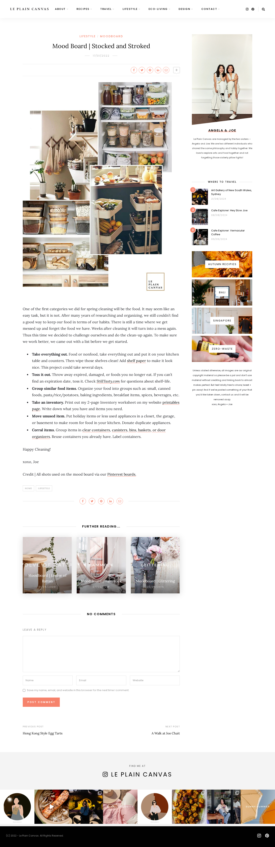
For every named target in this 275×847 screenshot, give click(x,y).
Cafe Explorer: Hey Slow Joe (229, 210)
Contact (209, 9)
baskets (144, 430)
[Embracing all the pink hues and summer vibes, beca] (120, 807)
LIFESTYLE (130, 9)
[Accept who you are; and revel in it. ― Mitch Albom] (155, 807)
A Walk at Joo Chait (166, 733)
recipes (83, 9)
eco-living (158, 9)
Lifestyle (44, 488)
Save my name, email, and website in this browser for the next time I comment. (78, 690)
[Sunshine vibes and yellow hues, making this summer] (258, 807)
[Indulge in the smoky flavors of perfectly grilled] (189, 807)
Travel (106, 9)
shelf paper (136, 360)
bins (132, 430)
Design (184, 9)
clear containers (96, 430)
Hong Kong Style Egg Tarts (42, 733)
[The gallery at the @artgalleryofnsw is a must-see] (86, 807)
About (60, 9)
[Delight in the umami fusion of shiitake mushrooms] (51, 807)
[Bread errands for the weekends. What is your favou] (17, 807)
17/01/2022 (101, 55)
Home (28, 488)
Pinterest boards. (121, 474)
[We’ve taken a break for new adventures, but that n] (223, 807)
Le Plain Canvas (141, 774)
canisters (119, 430)
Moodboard (111, 36)
